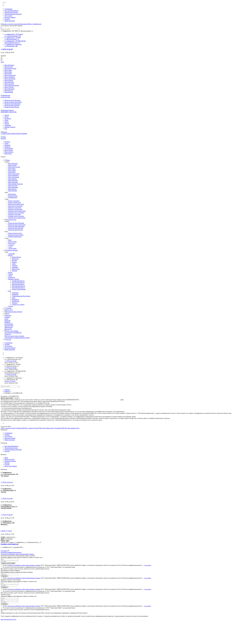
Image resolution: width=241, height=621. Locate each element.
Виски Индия (16, 257)
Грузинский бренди (18, 282)
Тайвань (14, 265)
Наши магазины (10, 21)
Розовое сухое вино (14, 214)
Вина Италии (9, 92)
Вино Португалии (10, 68)
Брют (10, 240)
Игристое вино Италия (12, 105)
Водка (6, 117)
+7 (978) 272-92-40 (10, 374)
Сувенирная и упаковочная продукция (17, 337)
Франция (15, 267)
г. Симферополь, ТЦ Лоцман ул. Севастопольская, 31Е (14, 35)
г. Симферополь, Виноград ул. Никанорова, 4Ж (13, 45)
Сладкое (11, 245)
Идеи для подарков (12, 331)
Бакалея (3, 138)
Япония (14, 270)
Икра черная (9, 150)
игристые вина (5, 97)
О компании (8, 9)
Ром (6, 129)
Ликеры (8, 308)
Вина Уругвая (9, 87)
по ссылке (147, 565)
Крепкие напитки (12, 250)
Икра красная (9, 152)
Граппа (7, 123)
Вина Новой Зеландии (12, 85)
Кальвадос (8, 118)
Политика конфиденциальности (11, 552)
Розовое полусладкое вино (16, 218)
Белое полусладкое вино (16, 204)
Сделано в (4, 550)
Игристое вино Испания (12, 100)
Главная (7, 390)
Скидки (8, 339)
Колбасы (7, 141)
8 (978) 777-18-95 (10, 381)
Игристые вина (11, 219)
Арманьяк (8, 125)
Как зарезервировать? (11, 10)
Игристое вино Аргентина (13, 102)
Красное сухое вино (14, 207)
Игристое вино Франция (12, 103)
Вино (8, 160)
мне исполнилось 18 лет (8, 619)
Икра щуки (8, 153)
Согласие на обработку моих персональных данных (17, 554)
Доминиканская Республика (21, 296)
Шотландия (15, 269)
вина (2, 62)
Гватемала (15, 292)
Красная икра (9, 325)
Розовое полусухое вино (16, 216)
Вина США (8, 72)
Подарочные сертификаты (13, 332)
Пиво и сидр (9, 310)
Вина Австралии (10, 78)
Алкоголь (8, 334)
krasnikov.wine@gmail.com (9, 544)
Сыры (6, 143)
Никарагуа (15, 299)
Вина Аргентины (10, 75)
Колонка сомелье (10, 17)
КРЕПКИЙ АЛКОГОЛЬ (8, 112)
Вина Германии (10, 77)
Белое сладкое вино (14, 202)
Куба (13, 298)
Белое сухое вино (13, 201)
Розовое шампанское (15, 236)
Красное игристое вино (15, 235)
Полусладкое (12, 241)
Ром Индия (15, 301)
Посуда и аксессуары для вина (14, 336)
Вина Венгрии (9, 82)
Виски (7, 122)
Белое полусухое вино (15, 206)
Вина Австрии (9, 84)
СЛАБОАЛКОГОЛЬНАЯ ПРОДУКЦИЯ (14, 133)
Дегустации (8, 15)
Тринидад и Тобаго (18, 304)
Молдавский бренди (18, 286)
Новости (7, 391)
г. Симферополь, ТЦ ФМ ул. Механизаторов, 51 (12, 38)
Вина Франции (9, 89)
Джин (6, 120)
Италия (14, 260)
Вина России (9, 90)
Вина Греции (9, 80)
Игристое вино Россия (12, 107)
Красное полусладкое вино (17, 211)
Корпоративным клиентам (13, 14)
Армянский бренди (18, 281)
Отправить (5, 576)
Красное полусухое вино (16, 212)
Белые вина (12, 194)
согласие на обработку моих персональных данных (23, 565)
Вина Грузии (9, 67)
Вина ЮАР (8, 73)
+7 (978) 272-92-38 (10, 361)
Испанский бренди (18, 284)
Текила (7, 115)
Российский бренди (18, 287)
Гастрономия (9, 148)
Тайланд (15, 303)
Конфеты (7, 147)
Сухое (10, 247)
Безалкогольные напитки (14, 311)
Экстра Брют (12, 248)
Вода (7, 313)
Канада (14, 262)
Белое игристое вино (15, 233)
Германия (15, 294)
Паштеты (7, 145)
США (14, 264)
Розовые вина (12, 197)
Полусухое (11, 243)
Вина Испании (9, 65)
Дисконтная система (11, 12)
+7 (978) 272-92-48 (7, 49)
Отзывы (7, 19)
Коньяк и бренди (10, 127)
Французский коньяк (19, 289)
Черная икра (8, 327)
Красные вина (12, 196)
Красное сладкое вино (15, 209)
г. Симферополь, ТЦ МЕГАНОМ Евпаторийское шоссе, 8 (15, 41)
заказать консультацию (8, 563)
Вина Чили (8, 70)
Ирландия (15, 259)
